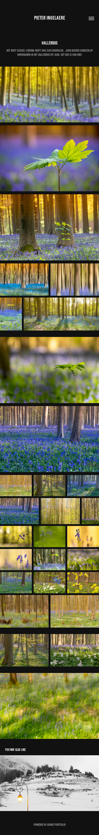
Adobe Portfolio (56, 824)
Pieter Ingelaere (49, 18)
